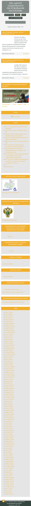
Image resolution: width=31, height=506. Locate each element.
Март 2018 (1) (8, 475)
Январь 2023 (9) (9, 390)
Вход (18, 15)
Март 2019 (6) (8, 456)
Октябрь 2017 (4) (9, 485)
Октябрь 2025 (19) (9, 330)
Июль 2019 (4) (8, 448)
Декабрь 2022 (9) (9, 392)
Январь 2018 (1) (9, 479)
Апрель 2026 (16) (9, 319)
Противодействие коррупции (9, 220)
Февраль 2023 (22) (9, 388)
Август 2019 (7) (9, 446)
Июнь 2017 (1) (8, 490)
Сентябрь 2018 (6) (9, 466)
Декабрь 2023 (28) (9, 370)
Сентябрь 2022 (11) (10, 397)
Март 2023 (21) (9, 387)
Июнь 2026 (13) (9, 316)
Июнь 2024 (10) (9, 359)
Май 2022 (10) (8, 405)
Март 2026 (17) (9, 321)
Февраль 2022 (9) (9, 410)
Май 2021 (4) (8, 425)
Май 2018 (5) (8, 472)
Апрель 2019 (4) (9, 454)
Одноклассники (9, 166)
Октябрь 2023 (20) (9, 374)
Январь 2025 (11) (9, 347)
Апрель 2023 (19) (9, 385)
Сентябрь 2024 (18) (10, 354)
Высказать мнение (8, 276)
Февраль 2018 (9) (9, 477)
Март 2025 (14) (9, 343)
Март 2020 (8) (8, 434)
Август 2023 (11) (9, 377)
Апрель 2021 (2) (9, 426)
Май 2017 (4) (8, 492)
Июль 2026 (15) (9, 314)
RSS (24, 15)
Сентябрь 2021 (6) (9, 419)
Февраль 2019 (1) (9, 457)
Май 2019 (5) (8, 452)
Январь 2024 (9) (9, 368)
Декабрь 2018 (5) (9, 461)
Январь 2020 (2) (9, 437)
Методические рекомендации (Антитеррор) (13, 302)
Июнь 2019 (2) (8, 450)
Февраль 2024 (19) (9, 367)
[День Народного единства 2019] (8, 67)
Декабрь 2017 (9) (9, 481)
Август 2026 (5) (9, 312)
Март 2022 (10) (9, 408)
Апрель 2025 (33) (9, 341)
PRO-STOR (18, 505)
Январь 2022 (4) (9, 412)
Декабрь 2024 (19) (9, 348)
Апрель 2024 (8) (9, 363)
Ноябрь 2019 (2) (9, 441)
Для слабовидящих (16, 18)
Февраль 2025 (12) (9, 345)
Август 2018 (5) (9, 468)
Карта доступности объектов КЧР (10, 192)
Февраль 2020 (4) (9, 436)
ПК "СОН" (11, 251)
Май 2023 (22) (8, 383)
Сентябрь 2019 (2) (9, 445)
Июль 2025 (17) (9, 336)
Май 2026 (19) (8, 318)
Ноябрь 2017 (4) (9, 483)
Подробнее (26, 53)
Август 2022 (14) (9, 399)
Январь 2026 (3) (9, 325)
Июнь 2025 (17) (9, 337)
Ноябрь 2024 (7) (9, 350)
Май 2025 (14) (8, 339)
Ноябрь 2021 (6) (9, 416)
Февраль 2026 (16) (9, 323)
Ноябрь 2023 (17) (9, 372)
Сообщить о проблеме (7, 264)
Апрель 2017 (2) (9, 494)
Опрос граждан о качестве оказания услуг (12, 292)
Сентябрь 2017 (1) (9, 486)
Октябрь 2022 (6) (9, 396)
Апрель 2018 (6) (9, 474)
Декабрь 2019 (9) (9, 439)
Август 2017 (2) (9, 488)
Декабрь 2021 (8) (9, 414)
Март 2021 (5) (8, 428)
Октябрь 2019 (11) (9, 443)
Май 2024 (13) (8, 361)
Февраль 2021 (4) (9, 430)
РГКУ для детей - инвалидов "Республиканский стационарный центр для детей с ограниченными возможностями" (16, 155)
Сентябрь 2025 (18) (10, 332)
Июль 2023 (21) (9, 379)
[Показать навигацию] (3, 501)
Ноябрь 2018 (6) (9, 463)
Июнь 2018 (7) (8, 470)
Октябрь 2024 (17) (9, 352)
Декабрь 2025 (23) (9, 327)
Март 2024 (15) (9, 365)
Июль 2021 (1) (8, 423)
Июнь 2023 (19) (9, 381)
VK (6, 165)
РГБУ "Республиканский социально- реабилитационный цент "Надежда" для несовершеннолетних (15, 150)
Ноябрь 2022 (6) (9, 394)
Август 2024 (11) (9, 356)
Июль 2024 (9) (8, 357)
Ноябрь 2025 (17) (9, 328)
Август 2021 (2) (9, 421)
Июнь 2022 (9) (8, 403)
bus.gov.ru (10, 236)
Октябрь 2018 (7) (9, 465)
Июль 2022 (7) (8, 401)
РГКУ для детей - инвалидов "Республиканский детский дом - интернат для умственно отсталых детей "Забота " (16, 161)
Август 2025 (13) (9, 334)
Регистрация (9, 15)
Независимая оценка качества (11, 289)
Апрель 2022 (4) (9, 406)
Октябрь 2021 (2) (9, 417)
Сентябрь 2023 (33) (10, 376)
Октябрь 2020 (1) (9, 432)
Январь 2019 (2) (9, 459)
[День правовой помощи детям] (8, 39)
